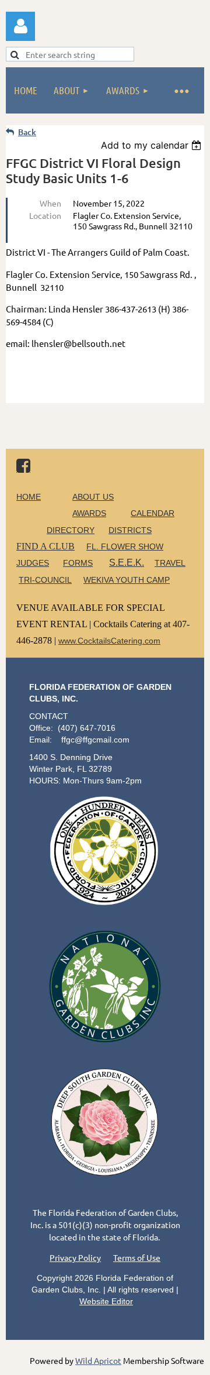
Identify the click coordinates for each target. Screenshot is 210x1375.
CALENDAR (152, 513)
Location (45, 215)
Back (27, 132)
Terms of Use (136, 1257)
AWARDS (89, 513)
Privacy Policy (75, 1257)
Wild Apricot (98, 1360)
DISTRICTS (130, 530)
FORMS (78, 563)
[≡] (181, 90)
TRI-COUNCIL (45, 580)
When (50, 203)
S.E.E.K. (126, 563)
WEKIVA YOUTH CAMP (126, 580)
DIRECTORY (70, 530)
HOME (28, 496)
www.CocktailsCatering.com (109, 640)
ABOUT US (93, 496)
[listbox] (152, 145)
